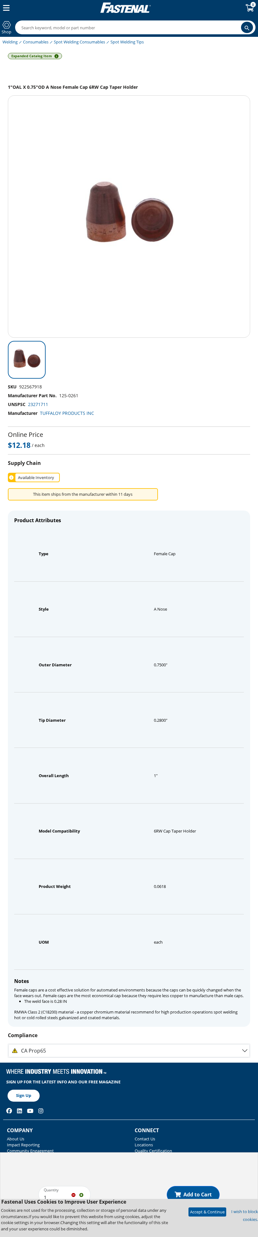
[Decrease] (73, 1194)
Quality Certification (153, 1151)
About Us (15, 1139)
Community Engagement (30, 1151)
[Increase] (81, 1194)
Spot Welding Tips (127, 42)
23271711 (38, 404)
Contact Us (145, 1139)
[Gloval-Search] (247, 27)
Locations (144, 1145)
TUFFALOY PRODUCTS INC (67, 413)
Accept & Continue (207, 1212)
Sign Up (23, 1095)
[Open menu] (5, 8)
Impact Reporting (23, 1145)
